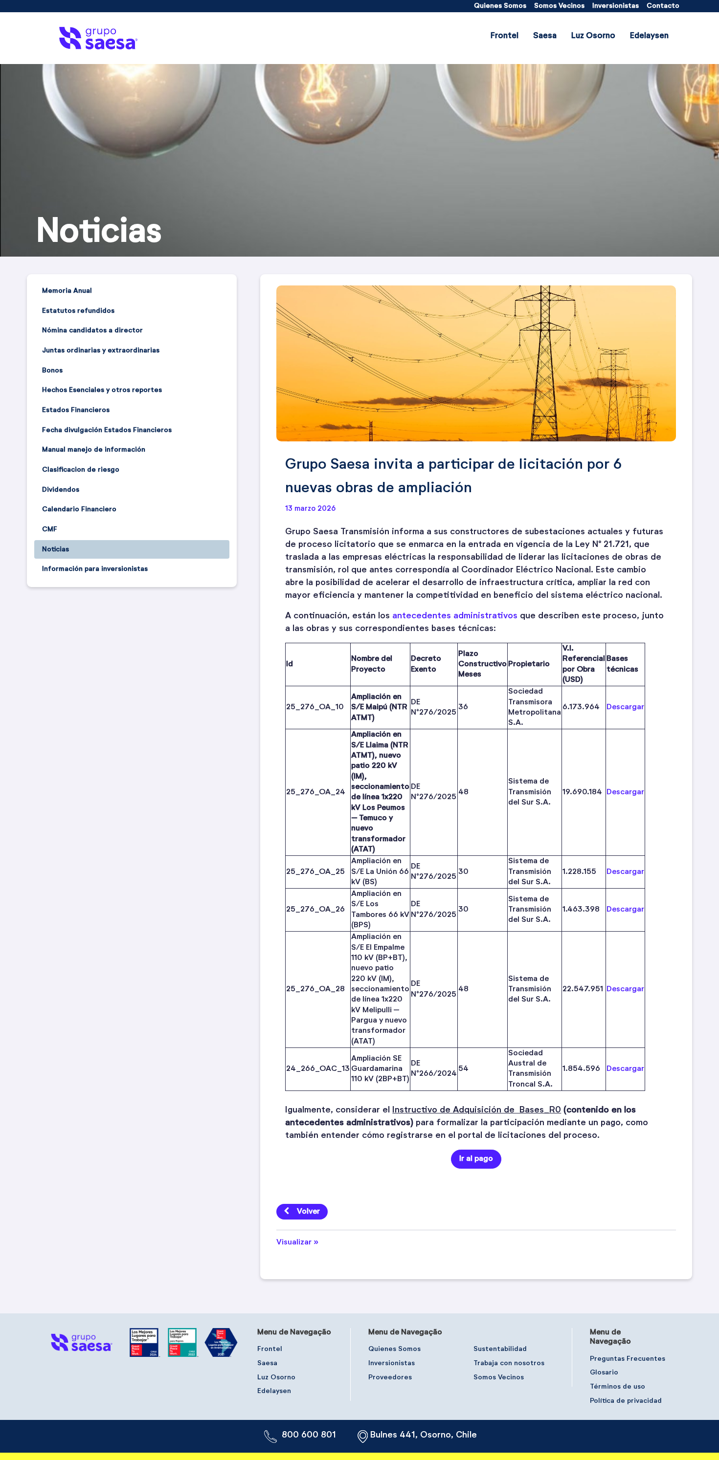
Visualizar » (297, 1242)
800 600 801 (309, 1435)
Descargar (625, 707)
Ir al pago (476, 1159)
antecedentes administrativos (454, 615)
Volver (308, 1212)
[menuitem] (500, 6)
